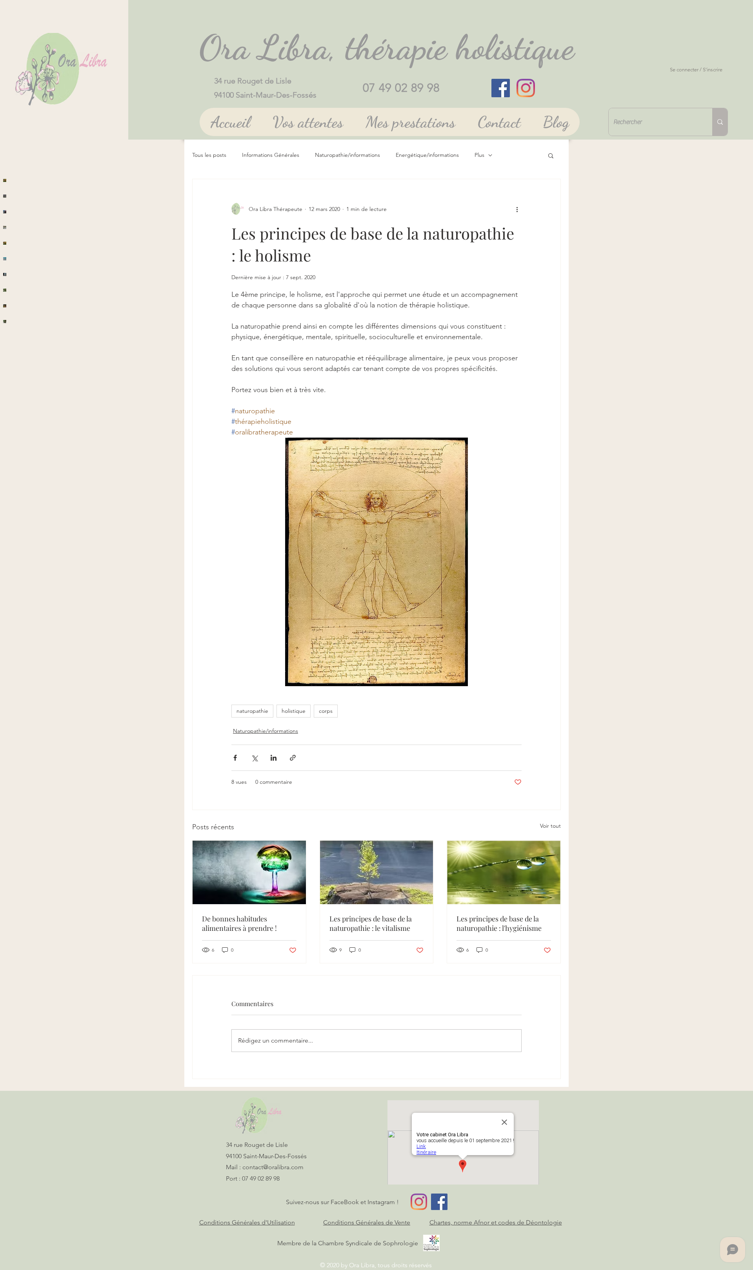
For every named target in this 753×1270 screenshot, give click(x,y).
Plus (479, 154)
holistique (294, 710)
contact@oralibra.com (273, 1167)
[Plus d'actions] (517, 209)
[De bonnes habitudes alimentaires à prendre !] (249, 872)
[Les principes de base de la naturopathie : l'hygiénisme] (503, 872)
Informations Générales (270, 154)
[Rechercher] (720, 122)
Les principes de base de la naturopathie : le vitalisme (370, 923)
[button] (551, 155)
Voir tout (550, 825)
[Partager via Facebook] (235, 757)
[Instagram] (526, 88)
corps (326, 710)
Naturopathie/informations (347, 154)
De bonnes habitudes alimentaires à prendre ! (239, 923)
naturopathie (252, 710)
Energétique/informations (427, 154)
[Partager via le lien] (292, 757)
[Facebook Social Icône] (500, 88)
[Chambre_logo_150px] (431, 1243)
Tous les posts (209, 154)
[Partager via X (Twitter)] (254, 757)
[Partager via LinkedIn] (273, 757)
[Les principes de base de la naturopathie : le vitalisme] (376, 872)
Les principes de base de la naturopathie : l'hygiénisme (499, 923)
